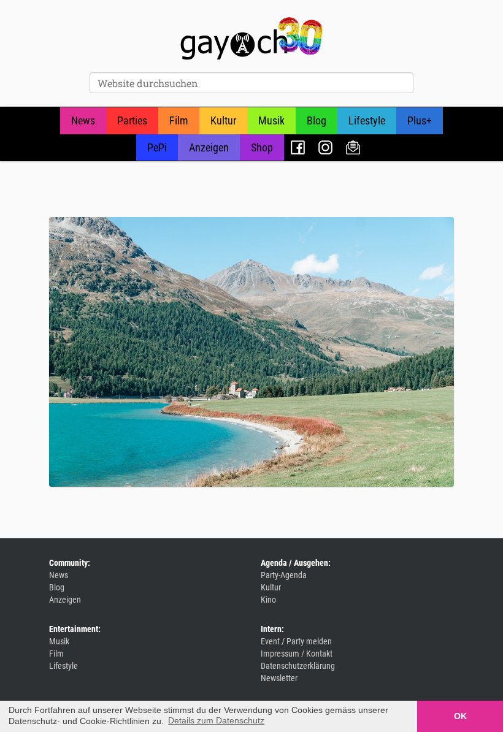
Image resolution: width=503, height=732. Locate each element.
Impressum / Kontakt (296, 653)
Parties (132, 120)
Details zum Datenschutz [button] (216, 720)
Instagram (325, 147)
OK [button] (460, 716)
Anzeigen (209, 147)
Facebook (298, 147)
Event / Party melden (296, 641)
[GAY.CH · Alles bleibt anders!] (251, 38)
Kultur (223, 120)
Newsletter (353, 147)
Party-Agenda (284, 575)
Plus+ (419, 120)
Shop (262, 147)
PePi (157, 147)
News (83, 120)
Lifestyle (366, 120)
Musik (271, 120)
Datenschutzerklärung (298, 666)
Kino (268, 599)
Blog (316, 120)
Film (178, 120)
